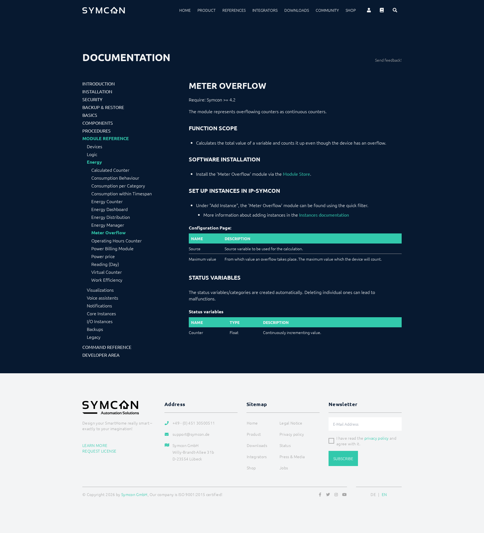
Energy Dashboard (109, 209)
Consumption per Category (118, 185)
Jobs (284, 468)
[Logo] (103, 10)
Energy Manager (107, 225)
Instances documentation (324, 214)
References (234, 10)
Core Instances (101, 313)
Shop (351, 10)
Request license (99, 451)
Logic (92, 154)
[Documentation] (381, 10)
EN (384, 494)
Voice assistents (102, 297)
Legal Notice (291, 423)
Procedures (96, 130)
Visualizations (100, 290)
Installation (97, 91)
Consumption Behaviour (115, 177)
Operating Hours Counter (116, 240)
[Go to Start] (473, 502)
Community (327, 10)
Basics (89, 115)
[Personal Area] (368, 10)
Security (92, 99)
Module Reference (105, 138)
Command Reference (106, 347)
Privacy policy (292, 434)
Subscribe (343, 458)
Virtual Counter (106, 272)
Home (185, 10)
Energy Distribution (110, 217)
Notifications (99, 305)
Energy (94, 162)
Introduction (98, 83)
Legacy (94, 337)
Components (97, 123)
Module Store (296, 174)
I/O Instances (100, 321)
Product (206, 10)
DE (373, 494)
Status (285, 445)
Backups (95, 329)
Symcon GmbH (134, 494)
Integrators (265, 10)
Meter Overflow (108, 232)
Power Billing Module (112, 248)
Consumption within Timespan (121, 193)
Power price (103, 256)
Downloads (296, 10)
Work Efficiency (106, 279)
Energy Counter (107, 201)
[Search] (395, 10)
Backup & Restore (103, 107)
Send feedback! (388, 60)
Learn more (95, 445)
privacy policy (376, 438)
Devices (94, 146)
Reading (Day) (105, 264)
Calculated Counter (110, 170)
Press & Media (292, 456)
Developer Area (101, 355)
